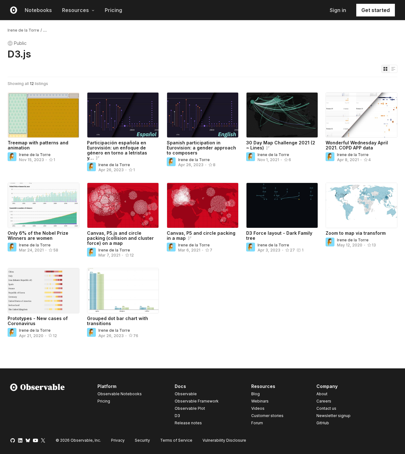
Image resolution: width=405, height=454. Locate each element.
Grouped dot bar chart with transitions (117, 321)
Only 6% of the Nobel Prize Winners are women (38, 235)
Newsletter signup (333, 416)
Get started (375, 10)
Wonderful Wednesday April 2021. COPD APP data (357, 145)
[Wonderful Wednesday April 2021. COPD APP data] (361, 115)
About (321, 393)
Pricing (113, 10)
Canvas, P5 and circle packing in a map (201, 235)
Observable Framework (197, 401)
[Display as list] (393, 69)
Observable (186, 393)
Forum (257, 423)
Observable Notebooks (119, 393)
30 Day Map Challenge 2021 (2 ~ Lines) (280, 145)
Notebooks (38, 10)
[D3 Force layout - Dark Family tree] (282, 205)
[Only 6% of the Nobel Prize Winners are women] (43, 205)
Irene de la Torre (23, 30)
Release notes (188, 423)
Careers (323, 401)
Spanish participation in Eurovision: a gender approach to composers (201, 147)
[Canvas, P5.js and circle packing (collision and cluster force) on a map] (123, 205)
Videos (258, 408)
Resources (75, 10)
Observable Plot (190, 408)
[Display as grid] (385, 69)
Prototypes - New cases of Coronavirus (38, 321)
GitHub (322, 423)
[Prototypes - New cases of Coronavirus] (43, 290)
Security (142, 440)
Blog (255, 393)
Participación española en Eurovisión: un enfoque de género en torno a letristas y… (117, 150)
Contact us (326, 408)
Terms (176, 440)
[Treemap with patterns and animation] (43, 115)
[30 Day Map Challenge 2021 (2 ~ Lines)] (282, 115)
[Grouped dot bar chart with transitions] (123, 290)
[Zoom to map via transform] (361, 205)
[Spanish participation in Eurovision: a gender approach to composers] (203, 115)
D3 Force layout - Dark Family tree (279, 235)
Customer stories (267, 415)
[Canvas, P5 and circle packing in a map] (203, 205)
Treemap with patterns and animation (38, 145)
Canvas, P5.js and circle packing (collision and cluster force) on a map (120, 238)
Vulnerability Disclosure (224, 440)
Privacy (118, 440)
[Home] (37, 406)
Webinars (260, 401)
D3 (177, 415)
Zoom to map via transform (356, 233)
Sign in (338, 10)
